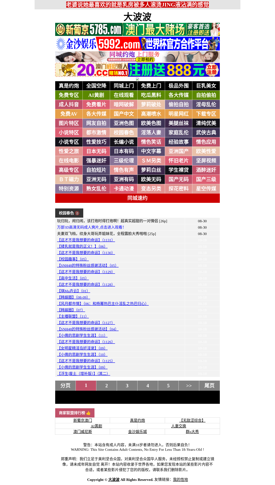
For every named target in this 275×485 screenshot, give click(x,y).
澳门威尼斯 (82, 432)
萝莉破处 (151, 104)
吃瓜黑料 (151, 95)
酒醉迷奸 (206, 170)
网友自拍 (96, 123)
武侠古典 (206, 132)
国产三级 (206, 179)
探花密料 (179, 189)
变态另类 (151, 189)
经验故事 (179, 142)
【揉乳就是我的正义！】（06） (82, 246)
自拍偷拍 (206, 95)
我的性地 (180, 480)
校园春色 (124, 132)
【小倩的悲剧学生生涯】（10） (82, 355)
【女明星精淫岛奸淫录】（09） (82, 348)
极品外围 (179, 86)
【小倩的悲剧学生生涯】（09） (82, 367)
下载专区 (206, 114)
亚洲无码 (96, 179)
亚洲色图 (124, 123)
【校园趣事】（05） (73, 259)
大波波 (137, 17)
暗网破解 (124, 104)
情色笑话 (151, 142)
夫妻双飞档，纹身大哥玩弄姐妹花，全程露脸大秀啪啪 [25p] (106, 234)
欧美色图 (151, 123)
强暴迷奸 (96, 161)
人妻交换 (178, 426)
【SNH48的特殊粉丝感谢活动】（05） (88, 265)
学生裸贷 (179, 170)
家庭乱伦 (179, 132)
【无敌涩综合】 (192, 420)
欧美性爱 (206, 151)
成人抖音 (69, 104)
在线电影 (69, 161)
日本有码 (124, 151)
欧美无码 (151, 179)
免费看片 (96, 104)
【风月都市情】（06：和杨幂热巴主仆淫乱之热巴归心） (103, 304)
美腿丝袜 (179, 123)
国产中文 (124, 114)
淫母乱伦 (206, 104)
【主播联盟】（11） (73, 316)
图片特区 (69, 123)
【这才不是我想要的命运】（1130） (86, 253)
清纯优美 (206, 123)
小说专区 (69, 142)
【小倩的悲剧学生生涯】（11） (82, 335)
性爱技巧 (96, 142)
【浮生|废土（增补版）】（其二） (83, 374)
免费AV (68, 114)
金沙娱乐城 (137, 432)
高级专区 (69, 170)
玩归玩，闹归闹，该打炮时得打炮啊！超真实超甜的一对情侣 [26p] (112, 221)
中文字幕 (151, 151)
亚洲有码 (124, 179)
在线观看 (124, 95)
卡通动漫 (124, 189)
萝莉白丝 (151, 170)
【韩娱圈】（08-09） (73, 297)
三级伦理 (124, 161)
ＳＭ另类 (151, 161)
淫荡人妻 (151, 132)
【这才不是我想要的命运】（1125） (86, 361)
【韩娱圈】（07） (71, 310)
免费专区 (69, 95)
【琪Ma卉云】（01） (73, 291)
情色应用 (206, 142)
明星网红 (179, 114)
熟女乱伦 (96, 189)
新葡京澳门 (82, 420)
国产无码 (179, 179)
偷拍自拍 (179, 104)
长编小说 (124, 142)
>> (189, 385)
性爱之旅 (69, 151)
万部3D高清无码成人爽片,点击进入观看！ (91, 227)
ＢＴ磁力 (69, 179)
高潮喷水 (151, 114)
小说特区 (69, 132)
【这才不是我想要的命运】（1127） (86, 323)
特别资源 (69, 189)
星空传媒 (206, 189)
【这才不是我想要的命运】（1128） (86, 285)
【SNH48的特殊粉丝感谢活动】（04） (88, 329)
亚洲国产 (179, 151)
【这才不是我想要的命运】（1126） (86, 342)
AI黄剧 (96, 95)
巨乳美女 (206, 86)
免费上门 (151, 86)
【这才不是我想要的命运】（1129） (86, 272)
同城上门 (124, 86)
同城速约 (137, 198)
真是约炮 (69, 86)
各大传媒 (179, 95)
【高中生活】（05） (73, 278)
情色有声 (124, 170)
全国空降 (96, 86)
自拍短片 (96, 170)
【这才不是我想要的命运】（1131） (86, 240)
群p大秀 (192, 432)
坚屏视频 (206, 161)
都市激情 (96, 132)
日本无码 (96, 151)
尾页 (209, 385)
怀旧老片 (179, 161)
